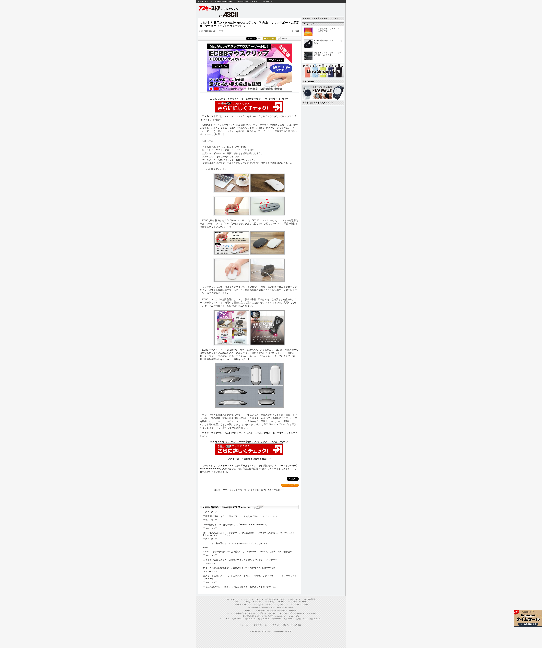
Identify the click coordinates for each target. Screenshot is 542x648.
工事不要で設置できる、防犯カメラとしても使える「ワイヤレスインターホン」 (241, 516)
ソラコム (254, 610)
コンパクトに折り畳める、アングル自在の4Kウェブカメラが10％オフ (236, 543)
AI (231, 599)
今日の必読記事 (246, 616)
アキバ (281, 599)
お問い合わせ (287, 625)
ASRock (247, 610)
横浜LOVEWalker (250, 619)
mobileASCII (279, 616)
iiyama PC (263, 602)
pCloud (291, 607)
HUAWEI (236, 605)
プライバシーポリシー (262, 625)
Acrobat (256, 605)
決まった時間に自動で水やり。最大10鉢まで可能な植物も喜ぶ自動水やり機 (239, 568)
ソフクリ (306, 605)
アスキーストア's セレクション (218, 8)
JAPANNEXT (292, 610)
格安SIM (239, 613)
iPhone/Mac (259, 599)
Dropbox (261, 610)
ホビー (267, 599)
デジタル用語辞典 (267, 616)
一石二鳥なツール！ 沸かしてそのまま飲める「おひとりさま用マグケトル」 (240, 586)
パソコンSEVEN (292, 602)
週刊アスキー (256, 616)
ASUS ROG (282, 602)
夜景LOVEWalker (277, 619)
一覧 (259, 38)
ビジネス (239, 599)
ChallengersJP (311, 613)
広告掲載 (297, 625)
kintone (250, 605)
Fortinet (279, 610)
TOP (227, 599)
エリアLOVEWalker (237, 619)
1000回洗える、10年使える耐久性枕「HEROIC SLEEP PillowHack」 (235, 524)
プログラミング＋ (278, 613)
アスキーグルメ (256, 613)
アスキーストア (210, 116)
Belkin (276, 605)
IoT (234, 599)
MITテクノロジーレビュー (292, 616)
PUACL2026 (301, 613)
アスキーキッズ (230, 613)
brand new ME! (282, 607)
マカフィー (248, 602)
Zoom (286, 605)
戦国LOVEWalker (315, 619)
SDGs (294, 613)
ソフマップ (272, 607)
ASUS (285, 610)
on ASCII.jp (228, 14)
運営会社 (276, 625)
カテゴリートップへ (290, 485)
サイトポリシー (246, 625)
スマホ (287, 599)
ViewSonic (264, 607)
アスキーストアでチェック (277, 433)
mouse (241, 602)
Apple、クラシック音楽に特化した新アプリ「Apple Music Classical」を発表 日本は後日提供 (247, 551)
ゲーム (303, 599)
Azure (271, 605)
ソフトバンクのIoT (296, 605)
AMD (269, 602)
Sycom (274, 602)
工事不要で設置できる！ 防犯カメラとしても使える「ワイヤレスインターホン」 (242, 559)
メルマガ (226, 468)
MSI (249, 607)
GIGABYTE (256, 607)
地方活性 (288, 613)
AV (277, 599)
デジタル (251, 599)
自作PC (272, 599)
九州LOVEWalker (289, 619)
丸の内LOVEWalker (302, 619)
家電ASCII (246, 613)
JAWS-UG (243, 605)
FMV (236, 602)
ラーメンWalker (225, 619)
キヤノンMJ (264, 605)
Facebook (214, 468)
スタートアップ (295, 599)
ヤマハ (281, 605)
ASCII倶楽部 (311, 599)
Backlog (273, 610)
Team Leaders (266, 613)
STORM (304, 602)
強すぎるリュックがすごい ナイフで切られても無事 (328, 53)
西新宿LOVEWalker (264, 619)
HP (300, 602)
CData (267, 610)
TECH (245, 599)
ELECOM (256, 602)
